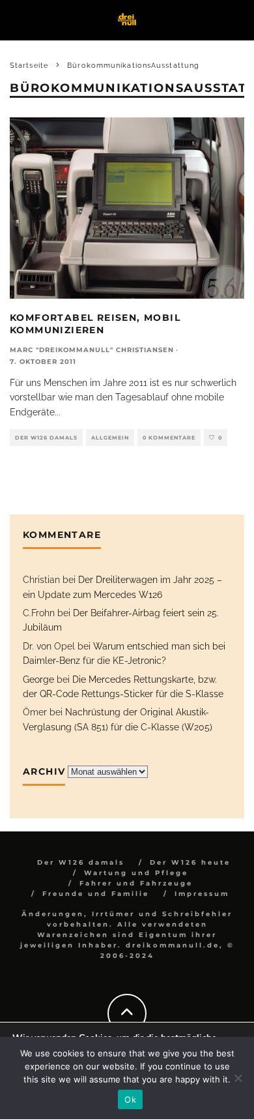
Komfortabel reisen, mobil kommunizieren (95, 323)
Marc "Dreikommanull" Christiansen (92, 350)
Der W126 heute (190, 862)
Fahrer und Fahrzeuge (136, 883)
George (38, 679)
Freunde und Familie (95, 893)
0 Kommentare (169, 437)
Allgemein (110, 437)
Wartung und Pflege (136, 873)
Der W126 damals (46, 437)
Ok (130, 1099)
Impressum (202, 893)
